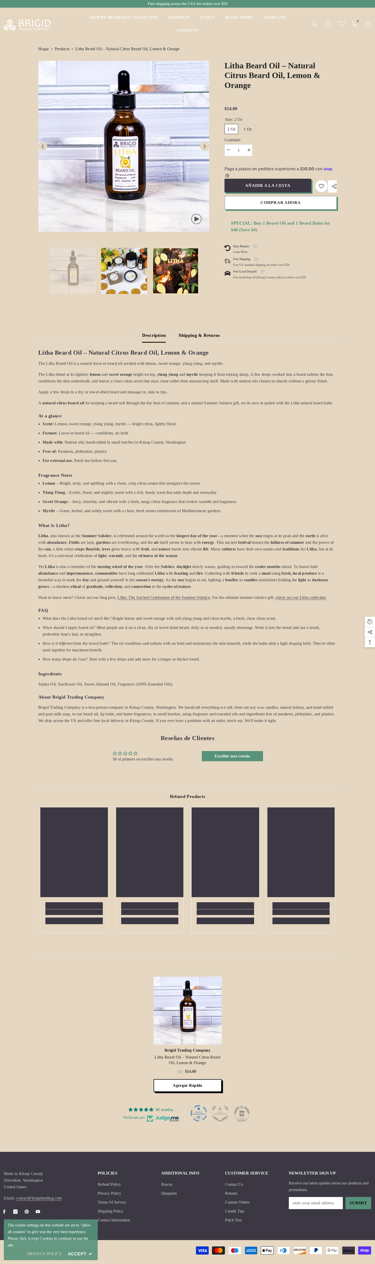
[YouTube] (38, 1211)
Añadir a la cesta (268, 185)
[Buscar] (314, 23)
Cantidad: (232, 140)
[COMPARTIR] (332, 186)
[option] (123, 146)
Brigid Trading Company (187, 1050)
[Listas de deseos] (342, 24)
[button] (42, 146)
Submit (358, 1203)
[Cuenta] (328, 24)
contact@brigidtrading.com (39, 1198)
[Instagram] (15, 1211)
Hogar (43, 49)
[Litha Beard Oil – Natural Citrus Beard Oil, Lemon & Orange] (188, 1011)
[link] (321, 186)
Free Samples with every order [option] (187, 4)
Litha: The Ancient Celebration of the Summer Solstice (163, 597)
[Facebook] (4, 1211)
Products (62, 49)
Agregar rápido (187, 1085)
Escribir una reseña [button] (232, 756)
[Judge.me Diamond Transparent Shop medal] (199, 1113)
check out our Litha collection (301, 597)
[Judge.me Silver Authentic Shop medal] (220, 1113)
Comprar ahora (280, 202)
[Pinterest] (26, 1211)
